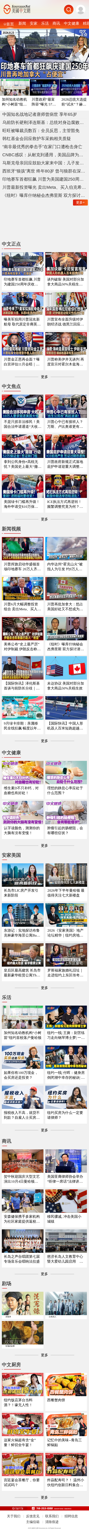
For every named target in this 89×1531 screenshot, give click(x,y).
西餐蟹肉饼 (56, 1400)
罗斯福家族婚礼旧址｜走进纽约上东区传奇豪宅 (65, 973)
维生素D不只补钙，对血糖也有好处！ (21, 790)
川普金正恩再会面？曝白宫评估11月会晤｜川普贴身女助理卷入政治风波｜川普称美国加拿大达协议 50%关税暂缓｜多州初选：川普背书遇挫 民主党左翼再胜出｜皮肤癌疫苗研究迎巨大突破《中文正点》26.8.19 (22, 362)
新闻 (22, 23)
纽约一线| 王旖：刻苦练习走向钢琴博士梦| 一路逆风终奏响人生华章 (66, 1035)
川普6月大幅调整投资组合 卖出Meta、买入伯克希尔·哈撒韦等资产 (22, 607)
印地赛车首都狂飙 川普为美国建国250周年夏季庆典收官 (44, 179)
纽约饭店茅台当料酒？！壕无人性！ (18, 1402)
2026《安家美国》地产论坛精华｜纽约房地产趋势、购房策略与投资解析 (65, 933)
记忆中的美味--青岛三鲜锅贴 (64, 1442)
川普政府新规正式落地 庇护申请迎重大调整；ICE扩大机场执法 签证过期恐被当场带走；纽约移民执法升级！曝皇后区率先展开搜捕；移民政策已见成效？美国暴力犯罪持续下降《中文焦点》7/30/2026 (65, 464)
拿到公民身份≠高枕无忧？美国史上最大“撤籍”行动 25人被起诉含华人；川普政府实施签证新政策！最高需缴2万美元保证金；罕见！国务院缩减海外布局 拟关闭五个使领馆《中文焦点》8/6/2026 (22, 464)
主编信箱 (33, 1522)
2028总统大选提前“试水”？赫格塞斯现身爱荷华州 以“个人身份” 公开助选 (74, 102)
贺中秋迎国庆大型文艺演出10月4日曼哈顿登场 (22, 1179)
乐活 (45, 23)
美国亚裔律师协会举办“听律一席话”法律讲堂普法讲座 (65, 1179)
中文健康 (71, 23)
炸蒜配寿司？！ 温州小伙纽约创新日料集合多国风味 (65, 1482)
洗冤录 (8, 1317)
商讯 (56, 23)
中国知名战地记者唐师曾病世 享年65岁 (39, 114)
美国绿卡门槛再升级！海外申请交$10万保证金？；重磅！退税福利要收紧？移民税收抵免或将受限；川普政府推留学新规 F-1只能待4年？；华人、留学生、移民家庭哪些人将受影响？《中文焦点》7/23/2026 (22, 504)
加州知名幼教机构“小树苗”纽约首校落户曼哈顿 (14, 102)
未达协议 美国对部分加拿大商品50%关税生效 (65, 685)
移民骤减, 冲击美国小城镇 (64, 1219)
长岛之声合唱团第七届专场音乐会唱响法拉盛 (22, 1259)
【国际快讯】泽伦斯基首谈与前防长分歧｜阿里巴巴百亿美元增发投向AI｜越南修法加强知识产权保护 (22, 686)
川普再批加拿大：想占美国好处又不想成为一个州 (65, 607)
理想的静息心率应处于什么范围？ (65, 790)
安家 (33, 23)
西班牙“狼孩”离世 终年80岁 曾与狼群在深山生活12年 (44, 171)
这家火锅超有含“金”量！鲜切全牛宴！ (20, 1442)
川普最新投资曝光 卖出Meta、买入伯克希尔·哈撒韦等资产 (44, 187)
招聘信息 (71, 1516)
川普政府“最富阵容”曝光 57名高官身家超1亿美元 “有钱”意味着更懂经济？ (44, 102)
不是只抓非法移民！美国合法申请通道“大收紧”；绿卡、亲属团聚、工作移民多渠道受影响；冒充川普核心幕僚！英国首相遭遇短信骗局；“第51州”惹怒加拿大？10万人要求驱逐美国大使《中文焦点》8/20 (22, 424)
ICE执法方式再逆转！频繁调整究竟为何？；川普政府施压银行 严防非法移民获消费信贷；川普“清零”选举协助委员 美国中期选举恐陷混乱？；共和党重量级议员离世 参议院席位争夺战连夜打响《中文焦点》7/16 (65, 504)
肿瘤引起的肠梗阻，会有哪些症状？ (65, 830)
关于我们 (13, 1516)
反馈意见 (33, 1516)
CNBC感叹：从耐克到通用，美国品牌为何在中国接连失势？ (44, 154)
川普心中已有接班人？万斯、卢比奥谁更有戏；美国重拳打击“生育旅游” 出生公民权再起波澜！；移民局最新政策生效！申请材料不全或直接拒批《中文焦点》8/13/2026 (66, 424)
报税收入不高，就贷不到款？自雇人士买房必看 (22, 1115)
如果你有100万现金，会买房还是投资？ (21, 1075)
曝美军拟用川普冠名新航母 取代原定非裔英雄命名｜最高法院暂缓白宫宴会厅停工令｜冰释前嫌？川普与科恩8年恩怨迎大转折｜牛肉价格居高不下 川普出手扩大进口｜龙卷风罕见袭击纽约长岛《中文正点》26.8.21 (22, 322)
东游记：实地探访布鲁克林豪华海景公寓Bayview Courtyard (22, 933)
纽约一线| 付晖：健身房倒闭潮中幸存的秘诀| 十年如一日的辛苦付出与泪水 (66, 1075)
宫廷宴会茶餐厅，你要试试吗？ (22, 1482)
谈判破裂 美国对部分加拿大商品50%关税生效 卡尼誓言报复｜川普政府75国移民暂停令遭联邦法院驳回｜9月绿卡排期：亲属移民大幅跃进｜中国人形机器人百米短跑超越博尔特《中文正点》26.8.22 (66, 282)
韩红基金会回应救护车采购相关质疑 (36, 138)
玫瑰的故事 (10, 1346)
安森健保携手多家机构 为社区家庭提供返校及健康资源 (22, 1219)
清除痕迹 (52, 1522)
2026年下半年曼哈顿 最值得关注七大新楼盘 (65, 893)
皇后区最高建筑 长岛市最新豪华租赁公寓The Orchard (22, 973)
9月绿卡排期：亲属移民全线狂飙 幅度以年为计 (22, 726)
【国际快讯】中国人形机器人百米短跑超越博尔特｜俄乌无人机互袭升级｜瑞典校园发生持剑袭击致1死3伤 (65, 726)
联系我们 (52, 1516)
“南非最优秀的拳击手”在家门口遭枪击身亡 (42, 146)
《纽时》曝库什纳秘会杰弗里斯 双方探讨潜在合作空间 (44, 195)
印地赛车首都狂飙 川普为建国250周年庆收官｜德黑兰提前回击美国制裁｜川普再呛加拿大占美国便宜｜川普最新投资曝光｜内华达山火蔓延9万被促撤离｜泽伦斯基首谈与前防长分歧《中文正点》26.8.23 (22, 282)
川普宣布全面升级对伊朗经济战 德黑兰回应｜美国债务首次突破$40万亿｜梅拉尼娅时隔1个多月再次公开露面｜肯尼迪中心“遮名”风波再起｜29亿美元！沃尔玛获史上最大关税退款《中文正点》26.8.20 (66, 322)
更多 (80, 202)
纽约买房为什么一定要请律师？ (65, 1115)
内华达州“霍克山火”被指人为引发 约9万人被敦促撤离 (65, 567)
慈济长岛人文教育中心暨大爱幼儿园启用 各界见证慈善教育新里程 (65, 1259)
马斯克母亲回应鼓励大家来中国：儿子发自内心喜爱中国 (44, 163)
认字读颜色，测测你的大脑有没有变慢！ (22, 830)
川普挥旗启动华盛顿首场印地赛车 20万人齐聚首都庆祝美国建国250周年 (22, 567)
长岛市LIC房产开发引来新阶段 (21, 893)
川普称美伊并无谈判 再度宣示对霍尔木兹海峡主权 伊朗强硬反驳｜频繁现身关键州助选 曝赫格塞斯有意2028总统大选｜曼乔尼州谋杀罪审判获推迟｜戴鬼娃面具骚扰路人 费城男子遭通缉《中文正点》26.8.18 (65, 362)
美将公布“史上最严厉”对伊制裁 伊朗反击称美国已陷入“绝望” (22, 647)
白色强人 (52, 1317)
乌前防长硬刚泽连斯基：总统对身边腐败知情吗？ (44, 122)
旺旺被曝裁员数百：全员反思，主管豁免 (40, 130)
